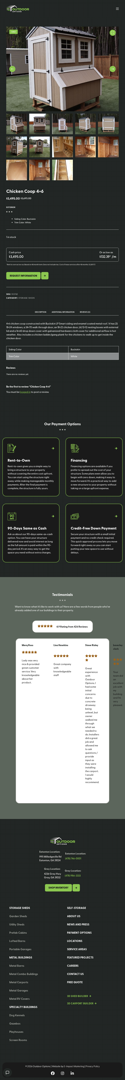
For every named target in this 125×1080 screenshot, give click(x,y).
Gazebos (14, 1023)
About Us (73, 916)
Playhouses (16, 1032)
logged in (25, 391)
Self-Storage (76, 908)
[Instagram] (62, 1073)
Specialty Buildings (23, 1007)
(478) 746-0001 (73, 858)
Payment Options (79, 933)
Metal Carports (18, 982)
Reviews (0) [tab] (85, 312)
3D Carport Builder (80, 1003)
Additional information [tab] (63, 312)
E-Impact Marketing (74, 1066)
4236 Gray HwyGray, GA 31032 (52, 875)
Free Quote (75, 982)
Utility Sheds (16, 924)
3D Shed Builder (77, 996)
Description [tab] (40, 312)
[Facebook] (53, 1073)
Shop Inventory (58, 887)
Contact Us (75, 974)
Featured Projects (80, 957)
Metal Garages (18, 990)
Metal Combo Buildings (23, 974)
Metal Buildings (20, 957)
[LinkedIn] (72, 1073)
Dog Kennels (17, 1015)
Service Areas (77, 949)
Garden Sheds (18, 916)
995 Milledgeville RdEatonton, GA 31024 (50, 858)
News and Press (78, 924)
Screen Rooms (18, 1040)
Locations (74, 941)
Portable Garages (20, 949)
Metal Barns (16, 965)
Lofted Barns (17, 941)
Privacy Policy (93, 1066)
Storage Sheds (26, 297)
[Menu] (117, 8)
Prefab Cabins (18, 932)
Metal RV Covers (19, 998)
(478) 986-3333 (73, 875)
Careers (73, 966)
